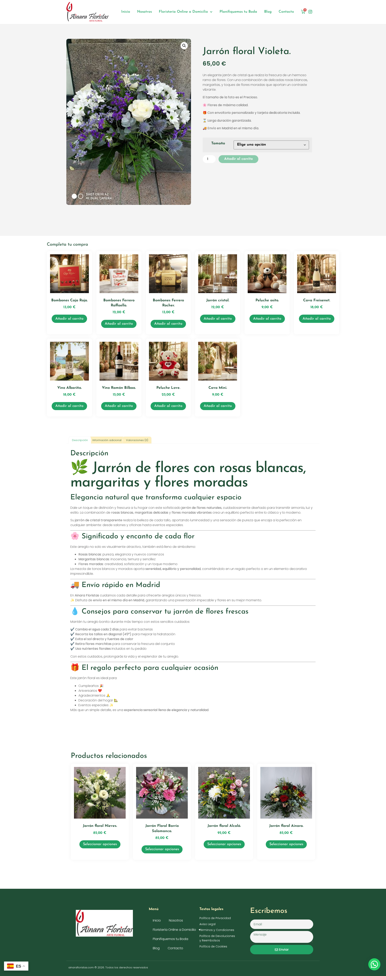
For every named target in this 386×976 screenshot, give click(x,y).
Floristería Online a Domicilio (183, 12)
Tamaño (218, 143)
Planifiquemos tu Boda (238, 12)
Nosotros (144, 12)
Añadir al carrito (238, 159)
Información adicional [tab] (106, 440)
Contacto (286, 12)
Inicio (125, 12)
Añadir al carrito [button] (69, 319)
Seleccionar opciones (100, 844)
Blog (268, 12)
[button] (184, 45)
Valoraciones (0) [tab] (137, 440)
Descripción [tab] (80, 440)
